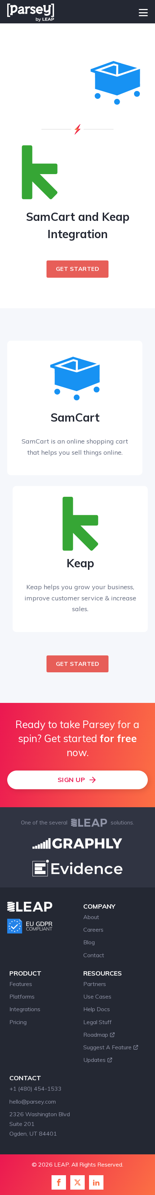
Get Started (77, 268)
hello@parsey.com (32, 1101)
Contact (93, 955)
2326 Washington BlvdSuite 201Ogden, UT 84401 (39, 1123)
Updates (94, 1059)
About (91, 917)
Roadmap (95, 1034)
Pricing (18, 1022)
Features (20, 983)
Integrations (24, 1009)
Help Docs (96, 1009)
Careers (93, 929)
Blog (89, 942)
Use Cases (97, 996)
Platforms (22, 996)
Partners (94, 983)
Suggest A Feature (107, 1047)
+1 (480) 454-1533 (35, 1088)
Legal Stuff (97, 1022)
